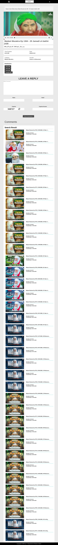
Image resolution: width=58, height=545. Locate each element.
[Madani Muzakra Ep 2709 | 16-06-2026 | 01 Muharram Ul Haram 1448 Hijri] (15, 512)
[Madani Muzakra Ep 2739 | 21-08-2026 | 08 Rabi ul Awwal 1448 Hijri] (15, 169)
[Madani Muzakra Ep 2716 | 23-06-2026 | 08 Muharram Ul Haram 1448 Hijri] (15, 432)
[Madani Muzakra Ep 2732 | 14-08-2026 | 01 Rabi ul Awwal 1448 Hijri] (15, 249)
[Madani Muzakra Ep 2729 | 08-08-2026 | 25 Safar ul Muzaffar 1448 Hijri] (15, 283)
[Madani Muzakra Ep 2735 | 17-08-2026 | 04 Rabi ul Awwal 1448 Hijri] (15, 215)
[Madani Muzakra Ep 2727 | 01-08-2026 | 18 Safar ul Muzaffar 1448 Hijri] (15, 306)
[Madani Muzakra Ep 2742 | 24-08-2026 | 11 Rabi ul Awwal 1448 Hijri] (15, 135)
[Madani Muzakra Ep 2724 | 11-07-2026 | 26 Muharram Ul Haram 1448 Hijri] (15, 341)
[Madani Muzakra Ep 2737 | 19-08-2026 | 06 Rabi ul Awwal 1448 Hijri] (15, 192)
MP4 (7, 66)
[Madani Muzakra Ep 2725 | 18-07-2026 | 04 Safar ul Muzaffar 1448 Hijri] (15, 329)
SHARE (8, 72)
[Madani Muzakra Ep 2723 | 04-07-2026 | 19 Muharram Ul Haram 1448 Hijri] (15, 352)
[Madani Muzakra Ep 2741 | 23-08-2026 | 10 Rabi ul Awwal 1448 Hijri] (15, 146)
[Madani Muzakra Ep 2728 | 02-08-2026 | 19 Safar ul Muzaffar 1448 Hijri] (15, 295)
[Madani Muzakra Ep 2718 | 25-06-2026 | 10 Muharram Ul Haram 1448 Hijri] (15, 409)
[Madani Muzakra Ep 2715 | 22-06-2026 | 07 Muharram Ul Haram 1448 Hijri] (15, 444)
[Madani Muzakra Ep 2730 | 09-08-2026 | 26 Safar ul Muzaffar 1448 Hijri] (15, 272)
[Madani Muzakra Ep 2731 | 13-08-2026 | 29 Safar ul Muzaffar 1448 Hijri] (15, 261)
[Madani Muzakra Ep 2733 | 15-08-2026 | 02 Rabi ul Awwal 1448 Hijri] (15, 238)
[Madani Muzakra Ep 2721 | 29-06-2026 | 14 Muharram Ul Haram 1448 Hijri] (15, 375)
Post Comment (28, 116)
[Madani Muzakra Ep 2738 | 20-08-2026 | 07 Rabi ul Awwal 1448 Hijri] (15, 180)
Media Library (15, 8)
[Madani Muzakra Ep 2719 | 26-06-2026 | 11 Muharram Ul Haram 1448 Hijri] (15, 398)
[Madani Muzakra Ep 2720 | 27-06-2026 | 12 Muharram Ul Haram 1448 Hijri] (15, 387)
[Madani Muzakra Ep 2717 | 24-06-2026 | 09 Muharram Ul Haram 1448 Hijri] (15, 421)
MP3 (7, 68)
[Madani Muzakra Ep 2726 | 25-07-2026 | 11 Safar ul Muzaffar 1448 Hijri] (15, 318)
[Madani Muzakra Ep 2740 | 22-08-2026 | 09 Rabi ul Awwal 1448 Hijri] (15, 157)
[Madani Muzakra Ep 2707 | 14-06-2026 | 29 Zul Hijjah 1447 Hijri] (15, 535)
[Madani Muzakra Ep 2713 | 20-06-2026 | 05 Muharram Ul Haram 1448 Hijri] (15, 467)
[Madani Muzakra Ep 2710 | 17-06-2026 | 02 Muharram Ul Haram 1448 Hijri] (15, 501)
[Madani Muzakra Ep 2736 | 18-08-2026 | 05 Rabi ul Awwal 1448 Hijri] (15, 203)
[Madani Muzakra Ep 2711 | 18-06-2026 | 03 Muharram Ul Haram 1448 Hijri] (15, 490)
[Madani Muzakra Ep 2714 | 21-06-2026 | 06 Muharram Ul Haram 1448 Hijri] (15, 455)
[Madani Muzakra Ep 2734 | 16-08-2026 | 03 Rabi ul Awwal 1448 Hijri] (15, 226)
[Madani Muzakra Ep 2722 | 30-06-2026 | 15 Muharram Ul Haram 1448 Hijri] (15, 364)
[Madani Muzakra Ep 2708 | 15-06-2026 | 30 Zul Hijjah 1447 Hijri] (15, 524)
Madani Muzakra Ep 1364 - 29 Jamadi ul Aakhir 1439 (28, 8)
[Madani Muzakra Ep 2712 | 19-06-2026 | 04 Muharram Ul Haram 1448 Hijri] (15, 478)
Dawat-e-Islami (9, 8)
